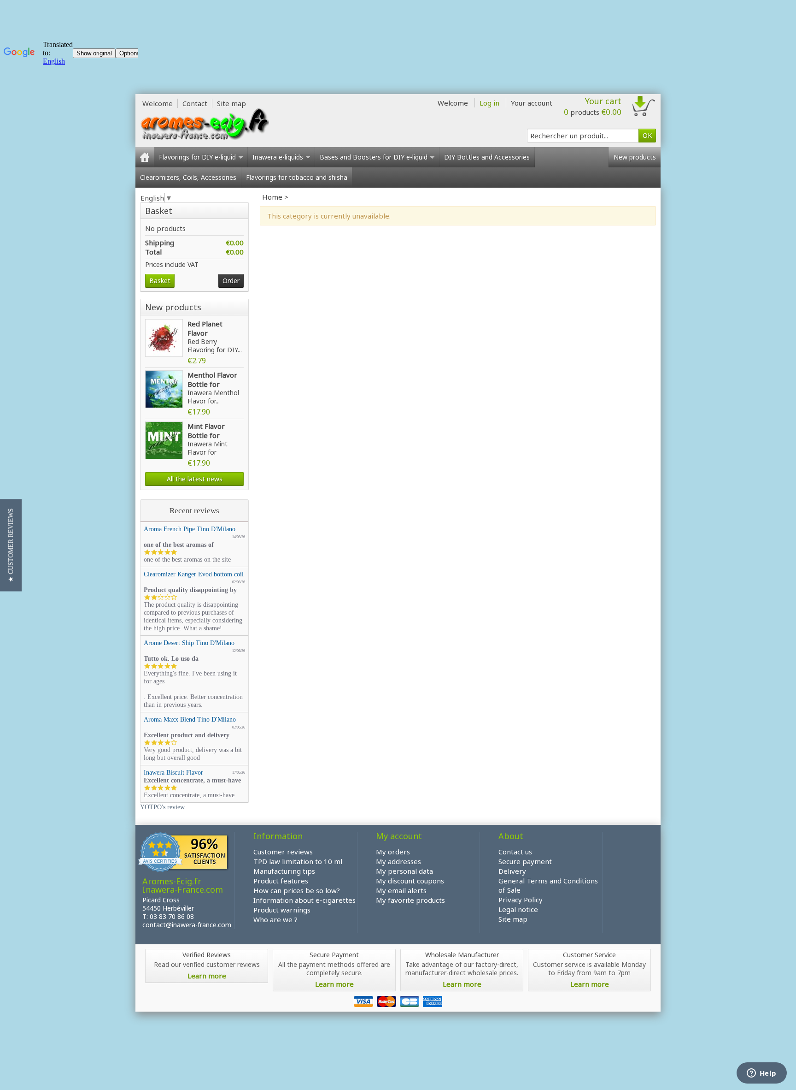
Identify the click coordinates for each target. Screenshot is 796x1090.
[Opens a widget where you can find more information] (761, 1073)
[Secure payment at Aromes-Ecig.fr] (398, 1000)
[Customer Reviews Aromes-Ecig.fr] (183, 853)
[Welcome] (144, 157)
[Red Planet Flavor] (164, 338)
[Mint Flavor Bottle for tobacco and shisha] (164, 440)
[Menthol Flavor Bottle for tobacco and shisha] (164, 389)
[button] (11, 545)
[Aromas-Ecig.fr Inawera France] (204, 124)
